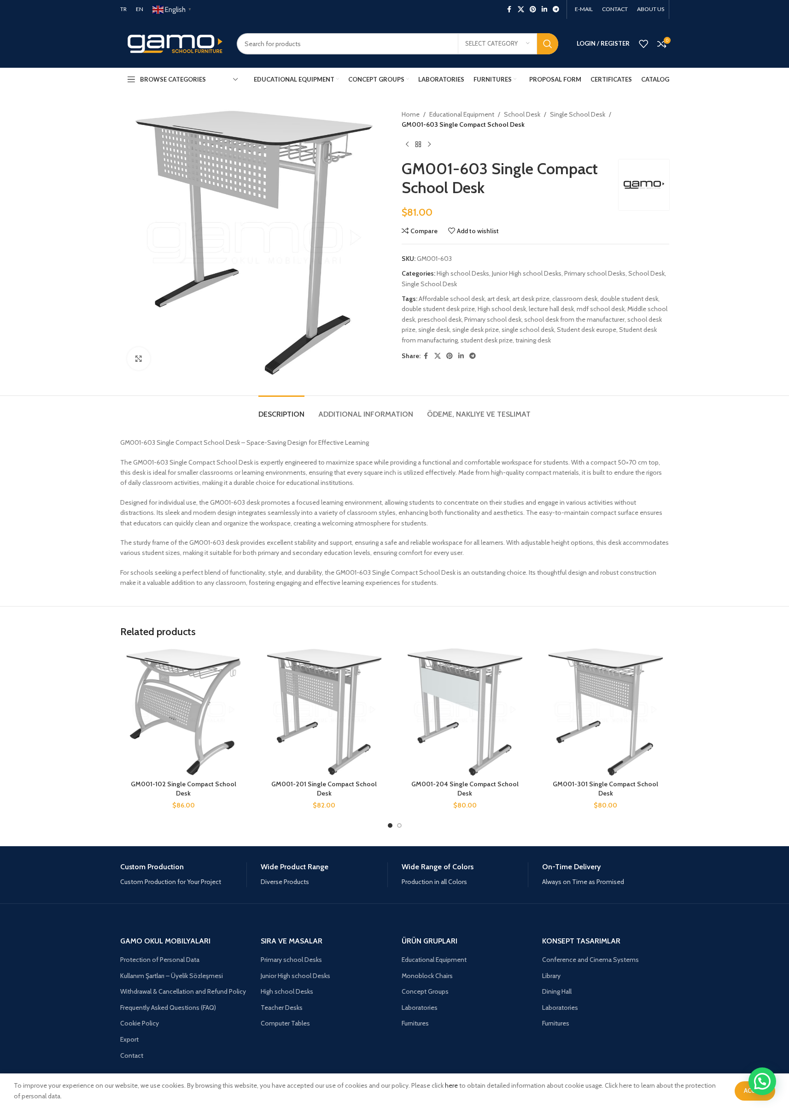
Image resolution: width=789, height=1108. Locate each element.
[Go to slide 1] (390, 825)
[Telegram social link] (556, 9)
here (451, 1085)
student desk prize (487, 340)
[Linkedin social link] (544, 9)
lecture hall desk (551, 309)
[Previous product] (407, 144)
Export (129, 1039)
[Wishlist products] (643, 44)
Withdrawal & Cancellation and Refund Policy (183, 991)
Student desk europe (586, 329)
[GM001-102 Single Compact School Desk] (183, 712)
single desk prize (475, 329)
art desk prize (530, 299)
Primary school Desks (594, 273)
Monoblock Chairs (427, 976)
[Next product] (429, 144)
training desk (533, 340)
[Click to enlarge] (138, 358)
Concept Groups (425, 991)
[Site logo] (171, 43)
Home (411, 114)
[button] (762, 1081)
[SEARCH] (547, 43)
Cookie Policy (139, 1023)
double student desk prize (438, 309)
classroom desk (574, 299)
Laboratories (420, 1007)
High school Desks (463, 273)
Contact (131, 1055)
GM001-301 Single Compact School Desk (605, 788)
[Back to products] (418, 144)
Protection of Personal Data (159, 959)
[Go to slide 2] (399, 825)
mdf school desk (601, 309)
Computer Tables (285, 1023)
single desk (434, 329)
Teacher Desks (282, 1007)
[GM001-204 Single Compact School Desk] (465, 712)
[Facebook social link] (509, 9)
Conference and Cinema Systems (590, 959)
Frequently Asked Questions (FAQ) (168, 1007)
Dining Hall (557, 991)
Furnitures (415, 1023)
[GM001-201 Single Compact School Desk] (324, 712)
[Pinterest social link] (533, 9)
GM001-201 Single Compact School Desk (324, 788)
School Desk (522, 114)
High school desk (502, 309)
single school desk (528, 329)
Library (551, 976)
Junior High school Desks (526, 273)
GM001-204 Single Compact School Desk (465, 788)
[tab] (281, 409)
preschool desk (440, 319)
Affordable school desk (452, 299)
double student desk (629, 299)
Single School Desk (577, 114)
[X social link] (521, 9)
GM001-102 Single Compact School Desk (183, 788)
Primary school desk (492, 319)
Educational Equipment (461, 114)
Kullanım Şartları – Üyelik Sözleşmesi (171, 976)
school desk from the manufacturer (574, 319)
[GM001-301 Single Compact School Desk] (605, 712)
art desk (498, 299)
